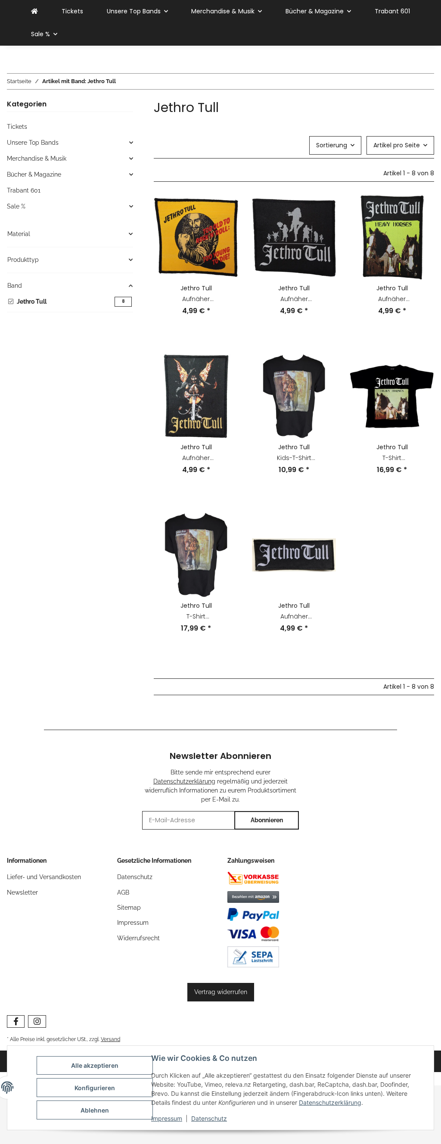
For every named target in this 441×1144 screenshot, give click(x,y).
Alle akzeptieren (94, 1065)
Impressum (166, 1118)
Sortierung (331, 145)
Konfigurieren (95, 1087)
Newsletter (22, 892)
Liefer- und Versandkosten (44, 877)
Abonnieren (267, 820)
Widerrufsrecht (138, 938)
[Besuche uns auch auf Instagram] (37, 1021)
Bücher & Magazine (34, 174)
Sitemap (129, 907)
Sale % (16, 206)
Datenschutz (209, 1118)
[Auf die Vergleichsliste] (223, 210)
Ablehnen (95, 1110)
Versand (110, 1039)
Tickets (17, 126)
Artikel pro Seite (396, 145)
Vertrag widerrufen (220, 992)
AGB (123, 892)
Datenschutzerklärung (330, 1102)
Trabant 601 (23, 190)
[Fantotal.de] (34, 11)
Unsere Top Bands (33, 142)
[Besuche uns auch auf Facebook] (16, 1021)
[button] (196, 261)
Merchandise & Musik (36, 158)
